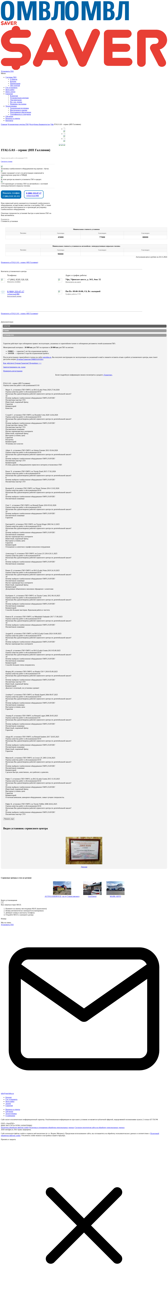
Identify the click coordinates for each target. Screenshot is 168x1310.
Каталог (8, 1097)
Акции (8, 1103)
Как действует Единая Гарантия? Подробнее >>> (22, 363)
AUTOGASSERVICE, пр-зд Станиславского (62, 896)
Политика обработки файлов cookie (15, 1127)
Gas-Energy (92, 896)
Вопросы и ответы (12, 1109)
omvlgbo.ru (47, 357)
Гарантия (9, 1106)
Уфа (52, 124)
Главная (4, 124)
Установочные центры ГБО (18, 124)
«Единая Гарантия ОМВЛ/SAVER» (30, 359)
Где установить (11, 1099)
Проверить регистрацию (12, 371)
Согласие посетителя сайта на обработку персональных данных (100, 1127)
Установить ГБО (7, 71)
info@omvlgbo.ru (7, 1093)
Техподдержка (11, 1114)
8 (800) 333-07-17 (15, 293)
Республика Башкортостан (39, 124)
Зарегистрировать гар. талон (14, 367)
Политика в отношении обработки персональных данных (51, 1127)
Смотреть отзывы (6, 161)
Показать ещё (9, 819)
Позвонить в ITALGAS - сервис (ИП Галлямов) (19, 262)
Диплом (84, 867)
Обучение (9, 1111)
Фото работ (9, 1101)
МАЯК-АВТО (115, 896)
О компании (10, 1116)
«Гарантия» (107, 375)
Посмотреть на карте (73, 282)
